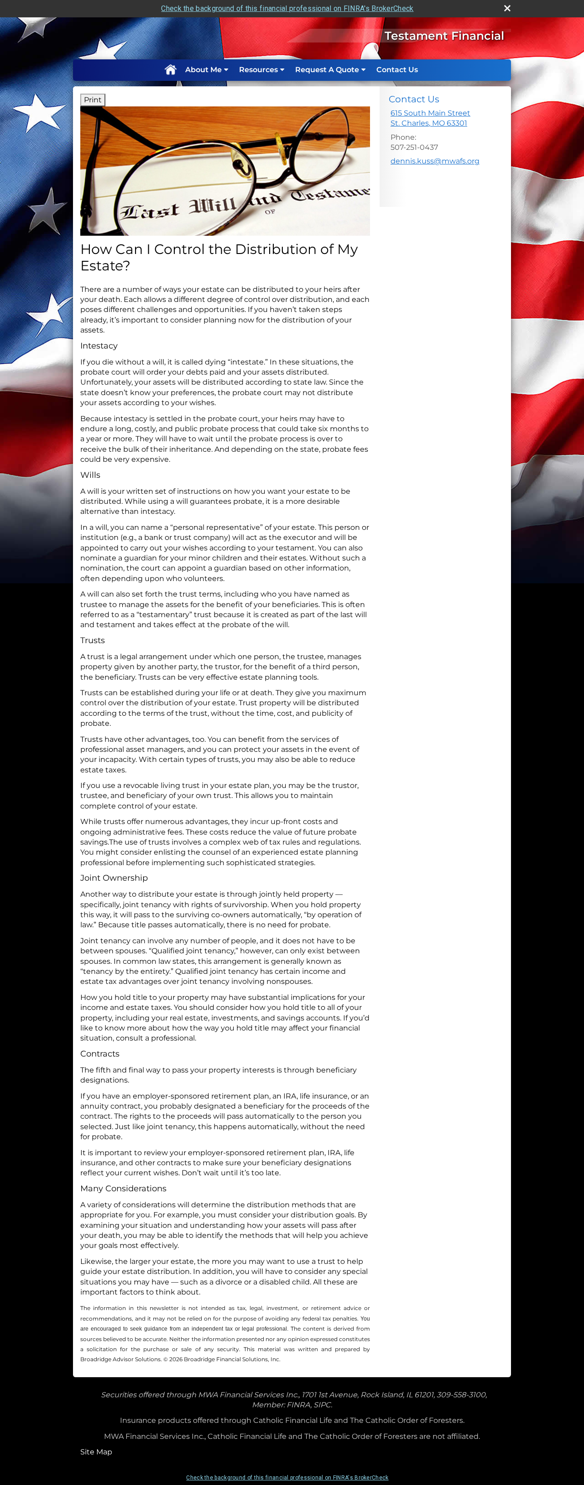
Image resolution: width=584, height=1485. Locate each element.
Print (93, 99)
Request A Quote (327, 69)
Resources (258, 69)
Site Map (96, 1452)
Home (170, 69)
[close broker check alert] (507, 8)
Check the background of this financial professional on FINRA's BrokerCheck (287, 8)
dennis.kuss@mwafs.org (435, 161)
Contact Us (397, 69)
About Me (203, 69)
